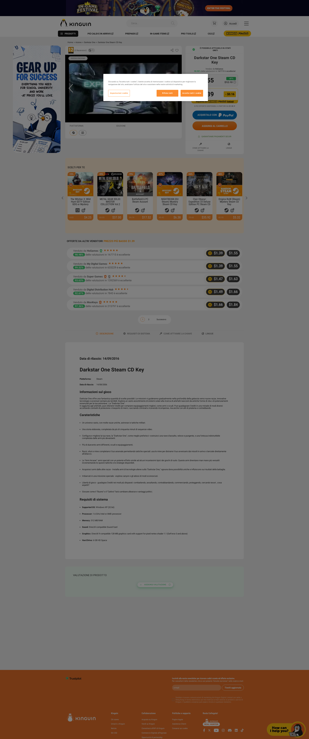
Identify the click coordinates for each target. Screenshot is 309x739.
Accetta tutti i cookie (191, 93)
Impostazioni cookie (119, 93)
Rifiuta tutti (167, 93)
